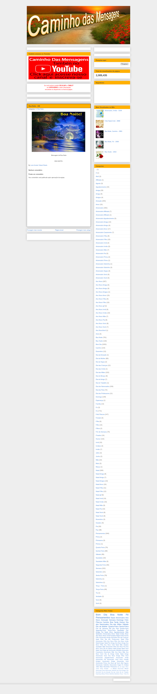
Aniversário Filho (101, 239)
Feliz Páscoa (100, 414)
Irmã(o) (98, 446)
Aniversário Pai (101, 253)
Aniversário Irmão (102, 246)
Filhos (98, 428)
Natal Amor (99, 484)
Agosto (98, 183)
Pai (97, 526)
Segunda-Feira (101, 565)
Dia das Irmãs (100, 369)
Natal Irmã (99, 498)
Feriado (98, 418)
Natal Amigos (100, 481)
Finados (98, 435)
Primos (98, 544)
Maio (97, 463)
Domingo (99, 397)
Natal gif (98, 495)
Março (98, 467)
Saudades (99, 558)
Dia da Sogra (100, 362)
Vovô (97, 603)
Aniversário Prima (102, 257)
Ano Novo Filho (101, 302)
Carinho (98, 348)
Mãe (97, 460)
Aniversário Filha (101, 236)
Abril (97, 176)
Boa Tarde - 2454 (110, 152)
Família (98, 404)
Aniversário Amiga (102, 222)
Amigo (98, 194)
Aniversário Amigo (102, 225)
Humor (98, 439)
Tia (97, 593)
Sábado (98, 554)
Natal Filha (99, 488)
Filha (97, 421)
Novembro (99, 519)
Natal (97, 470)
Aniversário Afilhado (102, 215)
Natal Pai (99, 509)
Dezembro (99, 351)
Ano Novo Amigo (101, 288)
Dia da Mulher (100, 358)
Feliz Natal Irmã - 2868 (112, 121)
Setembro (99, 572)
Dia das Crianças (101, 365)
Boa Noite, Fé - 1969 (112, 141)
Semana (98, 568)
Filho (97, 425)
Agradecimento (101, 187)
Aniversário (99, 208)
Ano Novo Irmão (101, 313)
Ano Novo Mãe (101, 316)
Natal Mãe (99, 505)
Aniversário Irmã (101, 243)
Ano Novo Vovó (101, 323)
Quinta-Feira (100, 551)
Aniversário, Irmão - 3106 (113, 110)
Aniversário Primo (102, 260)
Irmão (98, 449)
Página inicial (59, 230)
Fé (97, 411)
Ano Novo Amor (101, 295)
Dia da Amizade (101, 355)
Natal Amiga (100, 474)
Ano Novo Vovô (101, 327)
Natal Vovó (99, 512)
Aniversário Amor (101, 229)
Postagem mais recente (34, 230)
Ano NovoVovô (101, 330)
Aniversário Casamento (104, 232)
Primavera (99, 540)
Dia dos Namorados (102, 386)
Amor (97, 204)
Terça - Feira (100, 586)
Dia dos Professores (102, 393)
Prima (98, 537)
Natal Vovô (99, 516)
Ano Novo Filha (101, 299)
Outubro (98, 523)
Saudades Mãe (101, 561)
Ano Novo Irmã (101, 309)
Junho (98, 456)
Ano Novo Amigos (102, 292)
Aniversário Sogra (102, 271)
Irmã (97, 442)
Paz (97, 530)
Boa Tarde (99, 341)
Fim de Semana (101, 432)
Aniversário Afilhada (102, 211)
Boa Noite (40, 109)
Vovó (97, 600)
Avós (97, 334)
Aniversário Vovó (101, 274)
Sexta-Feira (100, 575)
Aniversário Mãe (101, 250)
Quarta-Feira (100, 547)
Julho (97, 453)
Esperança (99, 400)
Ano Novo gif (100, 306)
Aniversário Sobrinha (103, 264)
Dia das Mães (100, 372)
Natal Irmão (100, 502)
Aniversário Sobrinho (103, 267)
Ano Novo (99, 281)
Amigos (98, 197)
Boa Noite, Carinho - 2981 (113, 131)
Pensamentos (100, 533)
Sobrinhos (99, 582)
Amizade (99, 201)
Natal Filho (99, 491)
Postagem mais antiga (83, 230)
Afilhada (98, 180)
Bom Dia (99, 344)
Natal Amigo (100, 477)
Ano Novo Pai (100, 320)
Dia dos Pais (100, 390)
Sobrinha (99, 579)
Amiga (98, 190)
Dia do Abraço (100, 376)
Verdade (98, 596)
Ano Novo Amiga (101, 285)
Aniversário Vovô (101, 278)
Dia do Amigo (100, 379)
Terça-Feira (100, 589)
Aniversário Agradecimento (105, 218)
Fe (97, 407)
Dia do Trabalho (101, 383)
